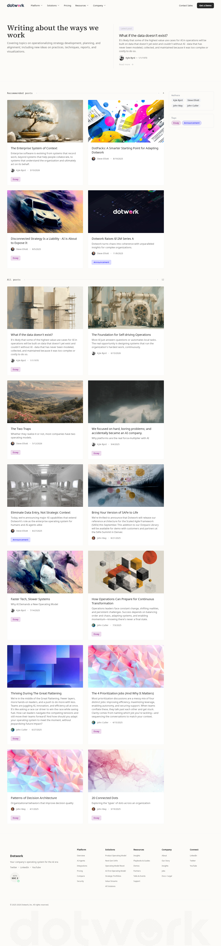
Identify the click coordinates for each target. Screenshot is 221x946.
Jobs (163, 871)
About (164, 855)
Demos (137, 866)
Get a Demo (205, 5)
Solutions (52, 5)
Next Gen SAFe (111, 860)
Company (98, 5)
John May (178, 105)
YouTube (36, 867)
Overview (81, 855)
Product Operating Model (115, 855)
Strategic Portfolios (113, 876)
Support (137, 881)
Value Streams (111, 881)
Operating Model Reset (114, 866)
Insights (137, 855)
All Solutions (110, 886)
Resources (80, 5)
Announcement (192, 122)
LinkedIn (24, 867)
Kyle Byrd (178, 100)
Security (80, 881)
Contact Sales (186, 5)
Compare (81, 876)
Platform (35, 5)
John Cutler (193, 105)
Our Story (166, 860)
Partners (137, 871)
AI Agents (81, 860)
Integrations (82, 866)
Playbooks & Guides (142, 860)
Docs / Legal (167, 876)
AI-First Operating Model (115, 871)
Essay (176, 122)
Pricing (67, 5)
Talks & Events (140, 876)
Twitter (13, 867)
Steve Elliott (193, 100)
